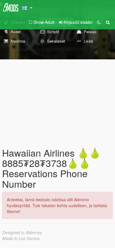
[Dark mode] (99, 22)
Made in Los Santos (21, 238)
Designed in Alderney (22, 232)
